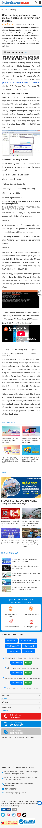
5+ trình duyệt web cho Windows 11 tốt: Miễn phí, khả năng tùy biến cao (10, 460)
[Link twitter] (3, 815)
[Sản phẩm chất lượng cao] (9, 823)
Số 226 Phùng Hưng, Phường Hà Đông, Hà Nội (22, 668)
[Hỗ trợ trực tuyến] (39, 803)
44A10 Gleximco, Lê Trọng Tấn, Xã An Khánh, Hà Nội (22, 678)
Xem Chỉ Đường (16, 662)
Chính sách (6, 708)
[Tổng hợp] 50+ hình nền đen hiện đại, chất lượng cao (26, 567)
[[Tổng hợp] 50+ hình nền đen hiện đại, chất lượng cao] (6, 568)
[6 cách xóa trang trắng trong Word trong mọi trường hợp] (6, 561)
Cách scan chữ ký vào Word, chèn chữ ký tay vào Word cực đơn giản (26, 581)
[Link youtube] (19, 815)
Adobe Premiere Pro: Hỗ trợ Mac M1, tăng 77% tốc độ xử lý (31, 440)
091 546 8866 (9, 785)
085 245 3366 (16, 725)
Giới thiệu (6, 695)
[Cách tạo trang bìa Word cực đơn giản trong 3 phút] (6, 575)
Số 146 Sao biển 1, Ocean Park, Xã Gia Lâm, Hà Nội (22, 658)
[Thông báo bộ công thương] (26, 821)
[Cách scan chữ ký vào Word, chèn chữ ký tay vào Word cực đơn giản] (6, 582)
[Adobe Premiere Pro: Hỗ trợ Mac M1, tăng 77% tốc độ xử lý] (31, 431)
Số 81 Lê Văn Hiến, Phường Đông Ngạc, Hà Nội (22, 688)
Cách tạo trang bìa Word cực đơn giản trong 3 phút (26, 574)
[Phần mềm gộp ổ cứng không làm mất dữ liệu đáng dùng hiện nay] (31, 450)
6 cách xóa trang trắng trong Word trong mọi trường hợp (24, 560)
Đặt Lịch (28, 662)
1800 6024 (15, 717)
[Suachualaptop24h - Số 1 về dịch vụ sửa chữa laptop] (10, 2)
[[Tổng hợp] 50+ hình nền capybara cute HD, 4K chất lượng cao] (6, 589)
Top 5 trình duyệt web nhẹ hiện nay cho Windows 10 (10, 440)
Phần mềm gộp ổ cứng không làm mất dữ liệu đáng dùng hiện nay (30, 459)
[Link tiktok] (24, 815)
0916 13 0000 (16, 733)
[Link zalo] (13, 815)
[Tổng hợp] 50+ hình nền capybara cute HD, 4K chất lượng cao (24, 588)
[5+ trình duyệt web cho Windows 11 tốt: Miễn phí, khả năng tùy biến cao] (11, 450)
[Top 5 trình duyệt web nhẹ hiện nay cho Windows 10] (11, 431)
